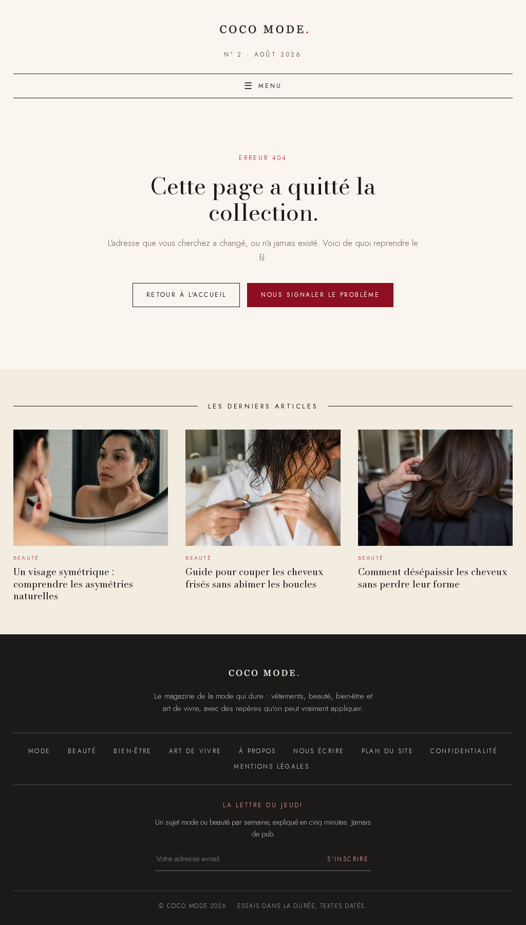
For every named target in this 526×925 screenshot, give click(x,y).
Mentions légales (271, 766)
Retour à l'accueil (186, 294)
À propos (257, 750)
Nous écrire (318, 750)
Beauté (82, 750)
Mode (39, 750)
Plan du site (388, 750)
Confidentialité (464, 750)
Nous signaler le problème (320, 294)
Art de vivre (195, 750)
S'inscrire (348, 859)
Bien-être (133, 750)
